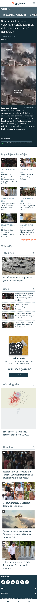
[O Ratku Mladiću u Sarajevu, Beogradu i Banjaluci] (28, 162)
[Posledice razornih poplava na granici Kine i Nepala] (18, 266)
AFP (6, 40)
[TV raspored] (27, 582)
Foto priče (8, 253)
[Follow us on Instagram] (17, 582)
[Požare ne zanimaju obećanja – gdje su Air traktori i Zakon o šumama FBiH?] (18, 519)
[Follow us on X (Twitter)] (8, 582)
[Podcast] (18, 601)
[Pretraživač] (29, 601)
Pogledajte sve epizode (28, 240)
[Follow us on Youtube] (13, 582)
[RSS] (22, 582)
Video (5, 289)
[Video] (8, 601)
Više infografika (11, 384)
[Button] (5, 139)
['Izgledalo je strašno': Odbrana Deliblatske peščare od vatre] (28, 218)
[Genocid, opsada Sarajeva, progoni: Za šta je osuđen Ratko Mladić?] (28, 191)
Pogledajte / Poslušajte (14, 15)
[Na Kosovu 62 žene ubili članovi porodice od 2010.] (18, 408)
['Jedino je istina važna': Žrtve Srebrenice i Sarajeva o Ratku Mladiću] (9, 191)
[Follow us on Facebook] (3, 582)
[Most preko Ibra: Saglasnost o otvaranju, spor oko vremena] (9, 218)
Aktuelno (7, 447)
